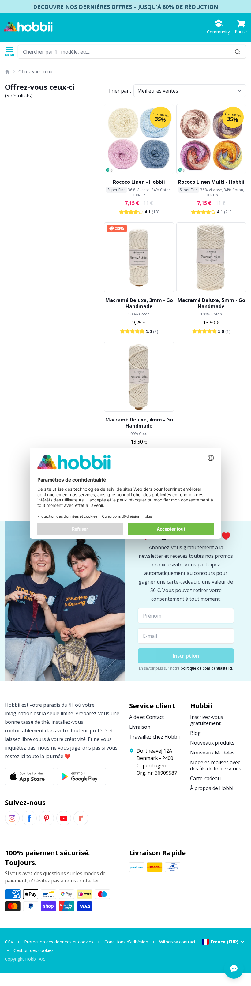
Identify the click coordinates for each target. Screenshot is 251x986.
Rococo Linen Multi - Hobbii (211, 182)
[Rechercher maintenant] (237, 51)
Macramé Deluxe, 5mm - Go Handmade (211, 303)
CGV (9, 942)
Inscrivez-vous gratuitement (206, 720)
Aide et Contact (146, 717)
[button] (241, 27)
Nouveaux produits (212, 742)
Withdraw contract (177, 942)
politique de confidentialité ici (206, 668)
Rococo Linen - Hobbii (139, 182)
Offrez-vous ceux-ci (37, 71)
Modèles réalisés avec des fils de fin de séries (215, 765)
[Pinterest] (46, 818)
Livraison (139, 726)
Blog (195, 733)
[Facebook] (29, 818)
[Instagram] (12, 818)
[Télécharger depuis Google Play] (81, 776)
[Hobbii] (28, 27)
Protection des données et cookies (58, 942)
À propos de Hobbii (212, 788)
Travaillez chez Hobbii (154, 736)
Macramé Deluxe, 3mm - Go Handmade (139, 303)
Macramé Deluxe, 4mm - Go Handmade (139, 422)
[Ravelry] (80, 818)
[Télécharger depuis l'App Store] (29, 776)
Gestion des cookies (33, 950)
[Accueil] (7, 71)
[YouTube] (63, 818)
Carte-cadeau (205, 778)
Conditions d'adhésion (126, 942)
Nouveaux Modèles (212, 752)
